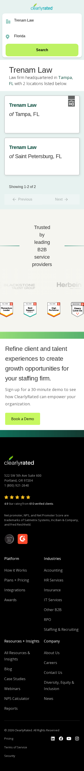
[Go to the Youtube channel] (69, 738)
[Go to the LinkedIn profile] (53, 738)
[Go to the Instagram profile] (77, 738)
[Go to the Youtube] (61, 738)
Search (42, 50)
